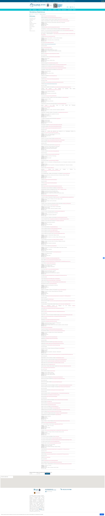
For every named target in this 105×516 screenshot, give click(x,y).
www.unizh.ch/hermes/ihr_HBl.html (53, 160)
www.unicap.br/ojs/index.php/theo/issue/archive (65, 385)
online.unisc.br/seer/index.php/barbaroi (50, 44)
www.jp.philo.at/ (58, 118)
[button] (74, 4)
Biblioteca (36, 14)
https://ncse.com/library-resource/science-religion (54, 411)
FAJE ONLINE (70, 9)
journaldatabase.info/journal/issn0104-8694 (51, 338)
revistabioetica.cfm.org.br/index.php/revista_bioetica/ (51, 53)
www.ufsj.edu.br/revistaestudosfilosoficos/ (59, 378)
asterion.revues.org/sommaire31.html (49, 36)
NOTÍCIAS (59, 9)
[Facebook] (67, 7)
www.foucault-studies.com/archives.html (53, 154)
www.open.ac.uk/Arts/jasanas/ (66, 203)
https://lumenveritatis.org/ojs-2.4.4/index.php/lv (53, 278)
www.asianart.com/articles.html (68, 30)
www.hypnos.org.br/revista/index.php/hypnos (50, 179)
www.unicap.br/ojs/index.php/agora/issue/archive (54, 17)
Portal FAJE (32, 14)
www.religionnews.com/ (51, 364)
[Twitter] (72, 7)
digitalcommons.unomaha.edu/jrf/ (55, 231)
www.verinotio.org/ (47, 457)
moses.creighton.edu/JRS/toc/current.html (57, 239)
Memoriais (31, 28)
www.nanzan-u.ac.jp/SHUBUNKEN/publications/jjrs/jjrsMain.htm (65, 197)
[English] (101, 1)
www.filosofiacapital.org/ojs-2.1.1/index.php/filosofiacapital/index (59, 393)
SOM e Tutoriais (32, 25)
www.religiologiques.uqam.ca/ (59, 357)
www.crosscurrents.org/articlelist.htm (51, 95)
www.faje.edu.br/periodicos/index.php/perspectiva (55, 329)
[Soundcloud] (74, 7)
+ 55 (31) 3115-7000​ (66, 489)
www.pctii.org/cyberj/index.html (61, 103)
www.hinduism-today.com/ (50, 167)
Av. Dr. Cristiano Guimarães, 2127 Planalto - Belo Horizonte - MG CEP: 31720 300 (50, 489)
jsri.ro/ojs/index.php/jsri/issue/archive (61, 217)
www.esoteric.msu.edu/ (57, 138)
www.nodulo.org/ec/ (60, 69)
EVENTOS (54, 9)
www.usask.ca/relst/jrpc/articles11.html (59, 233)
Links (30, 29)
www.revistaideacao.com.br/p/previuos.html (53, 394)
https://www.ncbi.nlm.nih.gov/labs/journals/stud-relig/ (62, 420)
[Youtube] (70, 7)
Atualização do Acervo (32, 19)
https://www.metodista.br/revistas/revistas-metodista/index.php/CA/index (55, 67)
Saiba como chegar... (49, 491)
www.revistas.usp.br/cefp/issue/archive (60, 64)
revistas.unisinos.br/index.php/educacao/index (54, 126)
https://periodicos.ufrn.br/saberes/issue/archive (63, 409)
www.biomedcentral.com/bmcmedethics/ (54, 56)
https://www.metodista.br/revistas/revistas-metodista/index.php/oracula (54, 308)
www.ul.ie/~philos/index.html (62, 289)
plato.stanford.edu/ (58, 414)
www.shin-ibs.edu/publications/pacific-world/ (65, 314)
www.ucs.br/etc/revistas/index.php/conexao (50, 83)
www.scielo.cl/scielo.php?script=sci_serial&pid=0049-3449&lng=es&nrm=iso (57, 430)
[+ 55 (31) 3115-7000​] (61, 489)
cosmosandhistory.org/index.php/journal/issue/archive (53, 89)
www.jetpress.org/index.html (60, 220)
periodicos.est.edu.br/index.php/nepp (54, 345)
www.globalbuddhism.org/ (54, 226)
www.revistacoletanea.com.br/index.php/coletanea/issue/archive (54, 82)
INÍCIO (30, 9)
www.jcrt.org (57, 436)
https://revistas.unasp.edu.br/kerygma (51, 396)
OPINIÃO (74, 9)
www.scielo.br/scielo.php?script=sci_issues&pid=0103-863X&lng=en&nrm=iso (55, 316)
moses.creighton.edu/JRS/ (54, 230)
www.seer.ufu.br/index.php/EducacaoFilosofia (55, 124)
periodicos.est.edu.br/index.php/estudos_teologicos (54, 141)
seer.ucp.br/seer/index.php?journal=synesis (50, 422)
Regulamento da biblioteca (33, 23)
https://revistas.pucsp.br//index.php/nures (64, 386)
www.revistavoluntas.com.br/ (52, 404)
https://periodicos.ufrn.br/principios (57, 341)
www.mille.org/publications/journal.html (56, 228)
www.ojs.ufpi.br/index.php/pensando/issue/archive (52, 319)
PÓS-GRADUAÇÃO (40, 9)
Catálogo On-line (32, 24)
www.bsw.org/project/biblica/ (47, 47)
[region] (52, 514)
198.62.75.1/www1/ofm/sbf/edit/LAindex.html (52, 269)
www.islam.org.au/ (51, 299)
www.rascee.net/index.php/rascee (62, 359)
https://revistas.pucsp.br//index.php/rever (49, 367)
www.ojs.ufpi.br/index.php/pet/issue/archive (57, 66)
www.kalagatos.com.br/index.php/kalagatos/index (52, 258)
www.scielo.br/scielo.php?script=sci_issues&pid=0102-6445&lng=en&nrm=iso (56, 275)
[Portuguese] (102, 1)
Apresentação (31, 20)
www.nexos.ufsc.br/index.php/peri (47, 327)
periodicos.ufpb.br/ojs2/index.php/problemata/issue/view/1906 (55, 343)
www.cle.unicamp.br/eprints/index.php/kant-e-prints (53, 259)
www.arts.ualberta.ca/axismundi (49, 42)
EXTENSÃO (49, 9)
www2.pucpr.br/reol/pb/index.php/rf (57, 381)
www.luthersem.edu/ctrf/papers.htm (59, 211)
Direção (30, 21)
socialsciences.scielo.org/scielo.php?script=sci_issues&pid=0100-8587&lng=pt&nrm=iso (60, 354)
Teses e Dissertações (32, 26)
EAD (46, 9)
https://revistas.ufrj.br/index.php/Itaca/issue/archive (50, 195)
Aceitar (102, 514)
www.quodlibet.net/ (61, 348)
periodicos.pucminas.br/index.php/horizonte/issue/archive (52, 170)
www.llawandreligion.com (54, 406)
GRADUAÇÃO (34, 9)
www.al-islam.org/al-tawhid (64, 19)
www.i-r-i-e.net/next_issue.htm (61, 189)
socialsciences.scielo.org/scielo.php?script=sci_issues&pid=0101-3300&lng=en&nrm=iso (62, 300)
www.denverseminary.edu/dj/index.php (49, 106)
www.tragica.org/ (49, 401)
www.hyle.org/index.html (66, 173)
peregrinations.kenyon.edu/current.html (51, 321)
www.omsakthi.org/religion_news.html (58, 362)
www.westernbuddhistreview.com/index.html (55, 462)
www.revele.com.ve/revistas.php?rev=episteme (51, 132)
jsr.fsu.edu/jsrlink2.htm (53, 245)
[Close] (104, 512)
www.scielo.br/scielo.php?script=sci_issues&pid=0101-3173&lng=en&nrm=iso (58, 449)
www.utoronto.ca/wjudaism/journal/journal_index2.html (64, 463)
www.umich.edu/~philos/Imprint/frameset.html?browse (57, 330)
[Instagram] (69, 7)
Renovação (31, 22)
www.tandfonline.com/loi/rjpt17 (65, 28)
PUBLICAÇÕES (64, 9)
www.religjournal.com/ (59, 187)
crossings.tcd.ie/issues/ (65, 97)
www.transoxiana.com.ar (48, 452)
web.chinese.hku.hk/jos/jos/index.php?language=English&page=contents (61, 439)
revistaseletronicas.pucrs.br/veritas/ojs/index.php (51, 460)
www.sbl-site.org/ (52, 370)
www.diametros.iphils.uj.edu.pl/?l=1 (63, 112)
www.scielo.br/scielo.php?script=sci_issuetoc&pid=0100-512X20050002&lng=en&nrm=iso (57, 261)
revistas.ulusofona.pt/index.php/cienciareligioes (61, 399)
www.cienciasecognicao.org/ (53, 75)
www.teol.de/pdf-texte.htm (53, 283)
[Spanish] (103, 1)
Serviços (31, 27)
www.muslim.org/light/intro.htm (54, 441)
